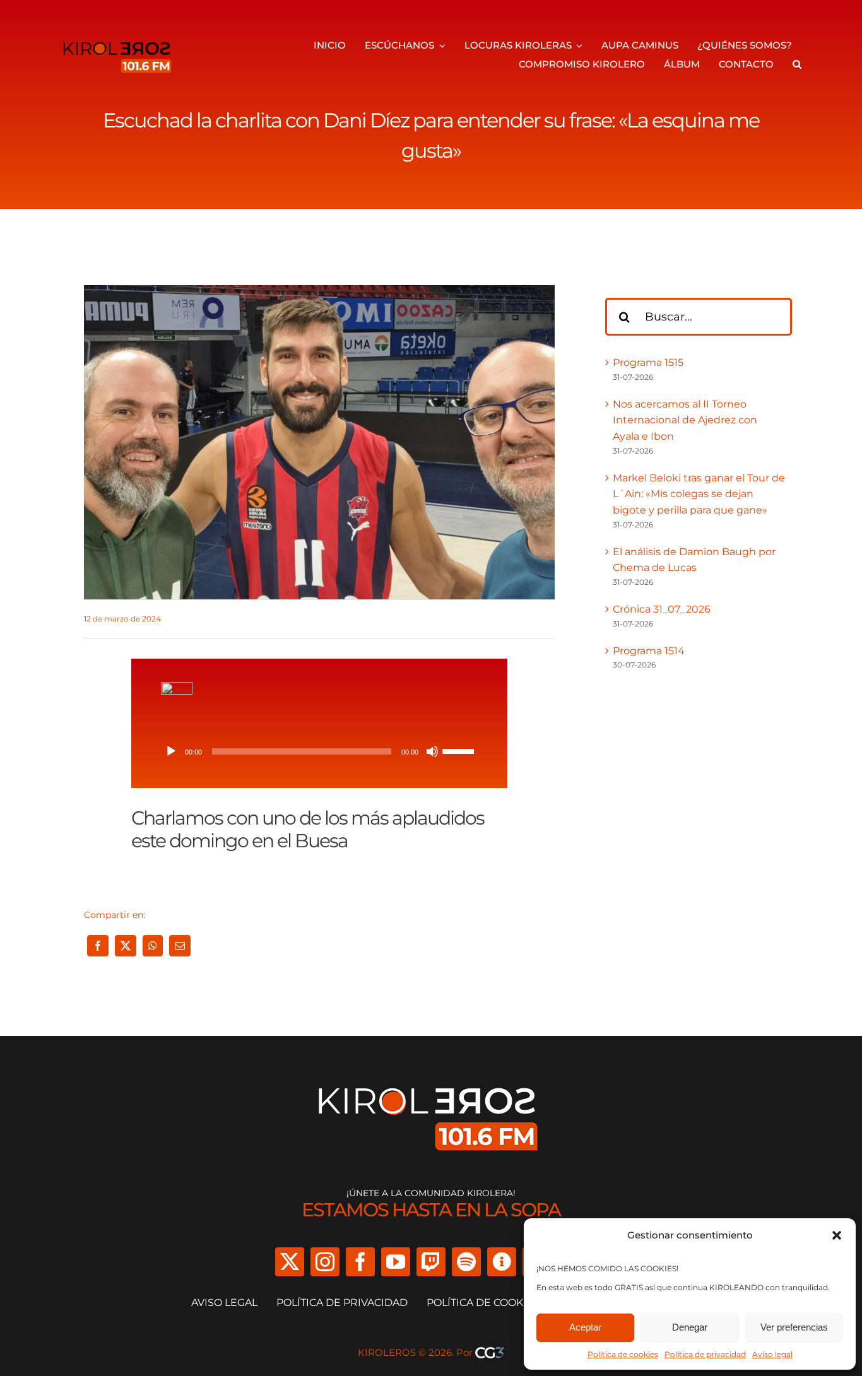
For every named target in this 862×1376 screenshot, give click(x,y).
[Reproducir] (171, 751)
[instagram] (324, 1261)
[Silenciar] (432, 751)
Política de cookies (622, 1354)
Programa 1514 (649, 651)
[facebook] (360, 1261)
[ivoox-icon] (176, 687)
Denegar (689, 1327)
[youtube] (395, 1261)
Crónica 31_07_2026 (662, 609)
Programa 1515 (648, 362)
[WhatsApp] (152, 946)
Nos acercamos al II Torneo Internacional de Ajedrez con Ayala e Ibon (685, 420)
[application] (319, 751)
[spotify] (466, 1261)
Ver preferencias (794, 1327)
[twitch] (431, 1261)
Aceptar (585, 1327)
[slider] (460, 750)
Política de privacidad (705, 1354)
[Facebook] (98, 946)
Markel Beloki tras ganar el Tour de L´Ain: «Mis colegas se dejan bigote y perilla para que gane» (699, 494)
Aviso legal (772, 1354)
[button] (836, 1235)
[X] (125, 946)
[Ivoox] (501, 1261)
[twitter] (289, 1261)
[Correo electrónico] (180, 946)
